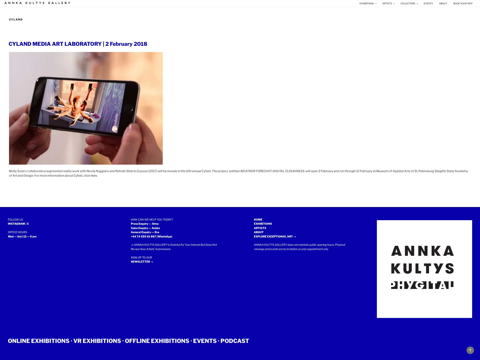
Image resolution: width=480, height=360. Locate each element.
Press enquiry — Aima (145, 223)
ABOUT (443, 3)
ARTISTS (387, 3)
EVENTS (428, 3)
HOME (258, 219)
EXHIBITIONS (367, 3)
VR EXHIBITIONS (97, 340)
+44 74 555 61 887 (143, 236)
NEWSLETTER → (142, 261)
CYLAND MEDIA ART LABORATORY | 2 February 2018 (78, 44)
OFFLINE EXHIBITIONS (157, 340)
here (94, 175)
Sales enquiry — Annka (145, 228)
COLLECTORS (407, 3)
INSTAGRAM (16, 223)
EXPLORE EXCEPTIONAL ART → (275, 236)
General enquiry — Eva (145, 232)
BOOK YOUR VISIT (463, 3)
